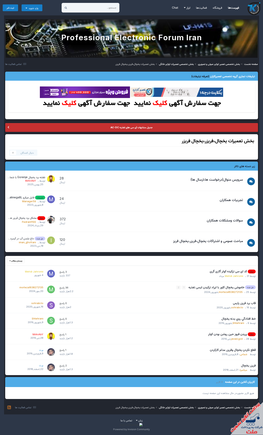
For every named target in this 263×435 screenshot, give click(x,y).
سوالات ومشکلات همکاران (225, 220)
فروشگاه (217, 7)
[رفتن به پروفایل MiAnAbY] (51, 179)
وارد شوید (32, 8)
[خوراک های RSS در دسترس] (9, 407)
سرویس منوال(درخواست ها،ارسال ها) (216, 179)
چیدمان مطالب (17, 261)
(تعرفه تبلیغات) (200, 76)
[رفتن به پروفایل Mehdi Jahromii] (51, 273)
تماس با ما (126, 420)
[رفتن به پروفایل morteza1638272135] (51, 289)
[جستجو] (66, 8)
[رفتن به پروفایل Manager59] (51, 199)
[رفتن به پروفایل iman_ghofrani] (51, 240)
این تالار (78, 7)
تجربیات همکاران (231, 200)
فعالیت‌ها (201, 7)
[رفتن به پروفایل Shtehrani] (51, 320)
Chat (175, 7)
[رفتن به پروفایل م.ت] (51, 352)
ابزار (188, 7)
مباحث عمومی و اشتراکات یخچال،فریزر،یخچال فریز (208, 241)
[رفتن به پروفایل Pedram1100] (51, 220)
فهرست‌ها (233, 7)
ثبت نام (10, 7)
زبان (140, 420)
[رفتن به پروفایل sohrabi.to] (51, 305)
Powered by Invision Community (131, 429)
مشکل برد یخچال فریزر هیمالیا (20, 217)
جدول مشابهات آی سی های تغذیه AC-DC (131, 127)
